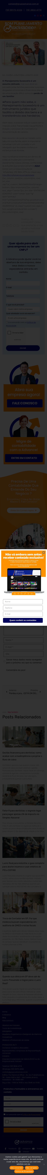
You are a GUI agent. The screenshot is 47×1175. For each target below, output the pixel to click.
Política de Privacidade (24, 1171)
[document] (23, 587)
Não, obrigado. (32, 1168)
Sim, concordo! (16, 1168)
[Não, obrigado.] (44, 1164)
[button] (44, 552)
